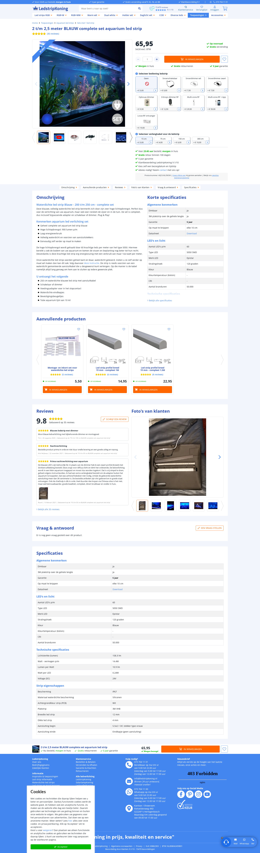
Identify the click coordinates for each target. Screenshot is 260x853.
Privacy (139, 846)
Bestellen (80, 761)
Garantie (80, 768)
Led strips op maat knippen (46, 785)
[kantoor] (129, 808)
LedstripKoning (40, 758)
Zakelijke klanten (40, 768)
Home (35, 23)
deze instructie (91, 263)
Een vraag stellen (211, 528)
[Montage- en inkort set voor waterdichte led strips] (62, 345)
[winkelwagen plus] (156, 59)
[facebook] (181, 794)
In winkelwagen (194, 59)
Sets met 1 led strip (85, 23)
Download (192, 233)
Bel (252, 843)
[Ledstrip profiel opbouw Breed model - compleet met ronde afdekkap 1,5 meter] (152, 345)
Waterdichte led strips (43, 782)
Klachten (91, 768)
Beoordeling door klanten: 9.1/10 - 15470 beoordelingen (130, 849)
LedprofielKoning (84, 785)
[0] (225, 8)
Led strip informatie (42, 779)
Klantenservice (185, 9)
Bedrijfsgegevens (41, 765)
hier (70, 820)
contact (163, 170)
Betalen (92, 761)
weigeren (47, 830)
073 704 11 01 (141, 761)
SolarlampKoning (84, 782)
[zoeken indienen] (139, 8)
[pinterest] (189, 794)
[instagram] (198, 794)
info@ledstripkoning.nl (145, 778)
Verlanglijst (201, 9)
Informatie (37, 773)
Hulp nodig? (131, 758)
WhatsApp (244, 843)
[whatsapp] (211, 2)
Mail (235, 843)
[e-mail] (129, 781)
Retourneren (82, 771)
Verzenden (81, 765)
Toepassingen (47, 23)
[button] (127, 84)
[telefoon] (129, 764)
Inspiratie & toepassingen (45, 776)
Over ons (36, 761)
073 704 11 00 (141, 789)
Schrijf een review (116, 419)
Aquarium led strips (65, 23)
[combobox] (107, 8)
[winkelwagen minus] (138, 59)
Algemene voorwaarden (121, 846)
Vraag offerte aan (179, 175)
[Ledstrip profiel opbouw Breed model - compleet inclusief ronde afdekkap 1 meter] (107, 345)
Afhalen (93, 765)
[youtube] (207, 794)
